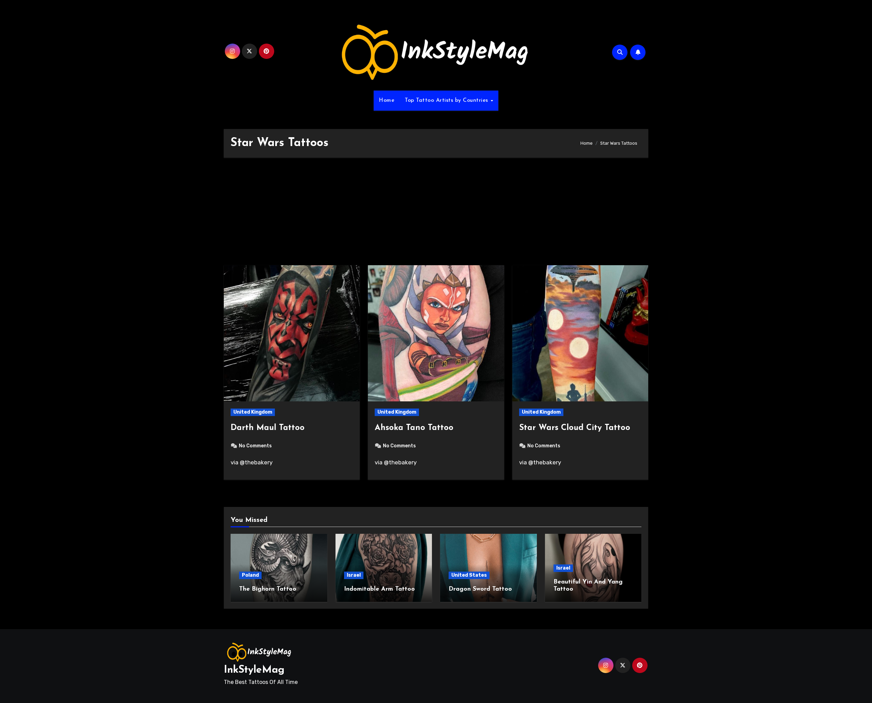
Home (386, 100)
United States (469, 575)
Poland (250, 575)
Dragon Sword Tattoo (480, 589)
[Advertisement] (436, 214)
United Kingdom (252, 412)
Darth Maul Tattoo (268, 428)
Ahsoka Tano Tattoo (414, 428)
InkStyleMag (254, 670)
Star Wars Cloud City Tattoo (574, 428)
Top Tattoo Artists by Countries (447, 100)
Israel (354, 575)
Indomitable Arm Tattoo (379, 589)
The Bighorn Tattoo (267, 589)
